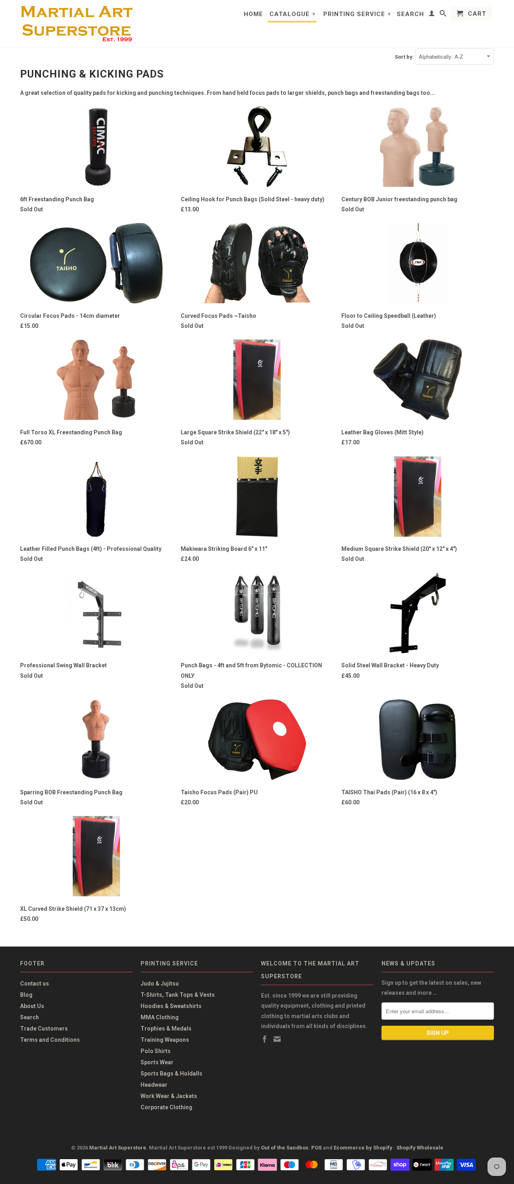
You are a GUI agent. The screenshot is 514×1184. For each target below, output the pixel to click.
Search (410, 14)
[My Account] (431, 15)
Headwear (154, 1085)
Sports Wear (157, 1062)
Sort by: (405, 57)
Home (253, 14)
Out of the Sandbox (284, 1148)
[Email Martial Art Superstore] (277, 1039)
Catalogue (292, 14)
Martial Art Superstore (117, 1148)
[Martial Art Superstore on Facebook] (264, 1039)
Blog (26, 995)
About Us (32, 1006)
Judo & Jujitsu (160, 983)
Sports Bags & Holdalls (171, 1073)
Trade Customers (44, 1028)
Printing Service (357, 14)
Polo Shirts (156, 1051)
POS (316, 1148)
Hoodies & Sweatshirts (171, 1006)
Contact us (34, 983)
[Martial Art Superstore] (76, 23)
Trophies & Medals (166, 1028)
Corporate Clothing (166, 1107)
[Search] (443, 15)
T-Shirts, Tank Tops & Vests (178, 995)
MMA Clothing (160, 1017)
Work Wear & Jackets (169, 1096)
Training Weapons (165, 1040)
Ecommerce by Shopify (363, 1148)
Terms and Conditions (50, 1040)
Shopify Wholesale (419, 1148)
